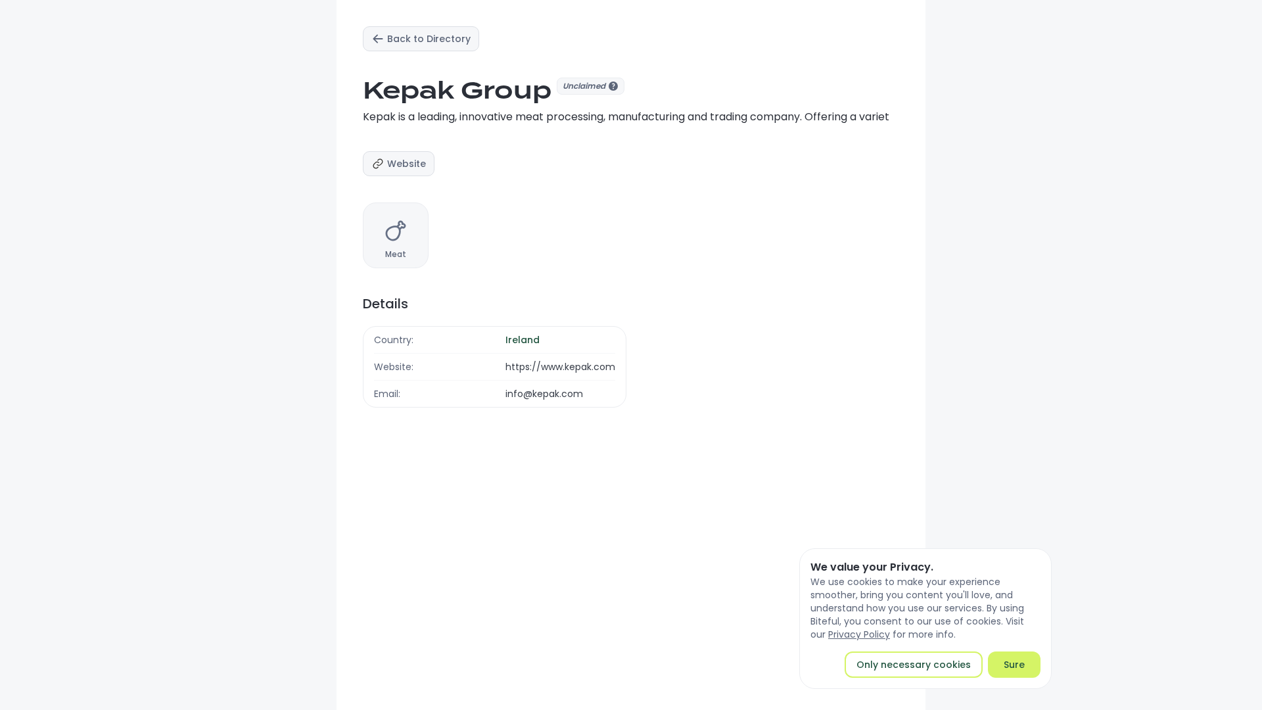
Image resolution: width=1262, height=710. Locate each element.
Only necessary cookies (913, 664)
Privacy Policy (859, 634)
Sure (1014, 664)
